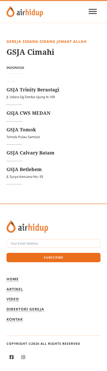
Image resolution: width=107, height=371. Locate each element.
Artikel (14, 289)
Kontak (14, 319)
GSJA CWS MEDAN (28, 113)
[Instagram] (23, 357)
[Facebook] (11, 357)
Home (12, 278)
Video (12, 298)
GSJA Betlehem (24, 169)
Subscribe (53, 257)
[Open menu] (93, 11)
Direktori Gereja (25, 309)
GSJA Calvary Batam (30, 153)
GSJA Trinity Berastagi (32, 89)
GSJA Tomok (21, 129)
